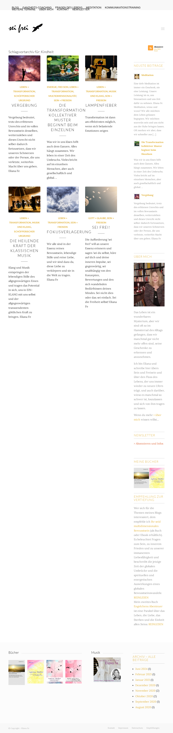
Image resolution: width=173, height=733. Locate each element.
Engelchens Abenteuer (148, 606)
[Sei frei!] (101, 199)
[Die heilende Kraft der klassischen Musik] (24, 199)
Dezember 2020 (145, 685)
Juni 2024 (141, 668)
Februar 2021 (143, 674)
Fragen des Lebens (68, 7)
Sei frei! (101, 227)
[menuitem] (37, 8)
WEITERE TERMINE (23, 9)
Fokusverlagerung (69, 232)
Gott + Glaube (97, 218)
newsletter (81, 9)
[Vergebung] (24, 68)
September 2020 (145, 701)
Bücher (13, 652)
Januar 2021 (142, 679)
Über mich (46, 9)
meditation (93, 7)
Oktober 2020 (144, 696)
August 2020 (143, 707)
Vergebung (24, 105)
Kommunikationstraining (123, 7)
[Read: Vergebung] (137, 197)
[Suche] (154, 26)
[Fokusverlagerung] (63, 199)
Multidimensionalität (62, 95)
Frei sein (63, 87)
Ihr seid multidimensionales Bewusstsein (147, 526)
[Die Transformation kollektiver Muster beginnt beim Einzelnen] (63, 68)
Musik (95, 652)
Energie (52, 87)
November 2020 (145, 690)
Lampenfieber (101, 105)
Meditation (147, 75)
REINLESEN (141, 597)
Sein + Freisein (63, 100)
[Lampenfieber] (101, 68)
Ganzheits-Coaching (37, 7)
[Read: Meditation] (137, 77)
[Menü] (163, 26)
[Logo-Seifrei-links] (26, 26)
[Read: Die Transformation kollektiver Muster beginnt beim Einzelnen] (137, 144)
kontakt (63, 9)
